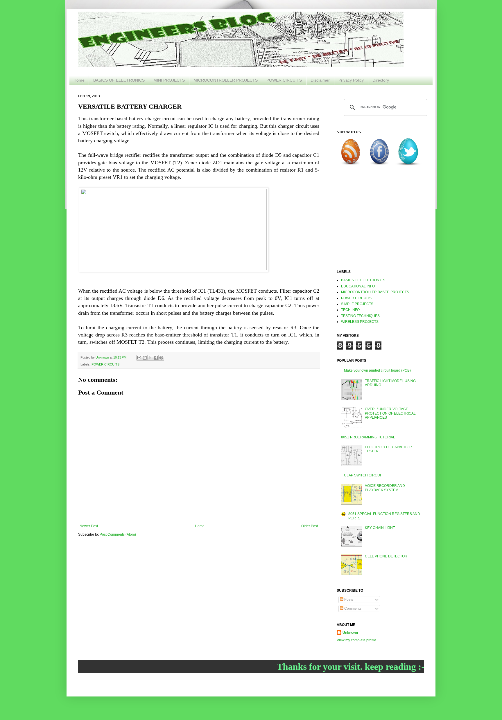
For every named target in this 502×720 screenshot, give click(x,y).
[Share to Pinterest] (161, 358)
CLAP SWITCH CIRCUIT (363, 475)
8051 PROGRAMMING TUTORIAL (368, 437)
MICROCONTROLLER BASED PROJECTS (375, 292)
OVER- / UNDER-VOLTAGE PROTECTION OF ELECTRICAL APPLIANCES (390, 413)
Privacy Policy (351, 80)
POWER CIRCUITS (284, 80)
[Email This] (139, 358)
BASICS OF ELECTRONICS (119, 80)
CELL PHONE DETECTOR (386, 556)
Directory (380, 80)
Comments (352, 608)
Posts (348, 599)
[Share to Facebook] (156, 358)
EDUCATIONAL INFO (358, 286)
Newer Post (89, 526)
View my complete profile (356, 640)
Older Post (309, 526)
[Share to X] (150, 358)
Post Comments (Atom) (118, 534)
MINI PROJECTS (169, 80)
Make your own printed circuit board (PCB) (377, 370)
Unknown (350, 633)
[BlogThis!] (145, 358)
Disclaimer (320, 80)
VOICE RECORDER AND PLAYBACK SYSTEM (385, 488)
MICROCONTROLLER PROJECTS (225, 80)
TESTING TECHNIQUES (360, 316)
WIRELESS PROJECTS (360, 322)
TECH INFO (350, 310)
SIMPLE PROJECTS (357, 304)
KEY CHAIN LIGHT (380, 528)
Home (79, 80)
